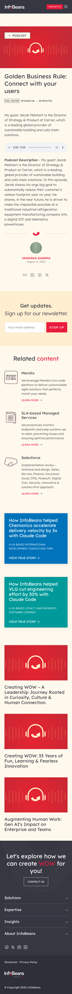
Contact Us (55, 6)
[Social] (32, 276)
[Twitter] (13, 947)
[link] (66, 6)
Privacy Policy (28, 962)
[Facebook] (6, 947)
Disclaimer (11, 962)
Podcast (19, 35)
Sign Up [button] (56, 327)
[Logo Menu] (14, 8)
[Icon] (66, 7)
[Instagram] (19, 947)
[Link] (36, 679)
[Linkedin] (25, 947)
